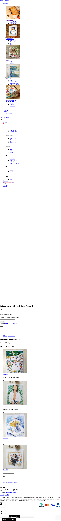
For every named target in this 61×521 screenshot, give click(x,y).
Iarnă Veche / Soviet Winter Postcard (11, 377)
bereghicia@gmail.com (10, 492)
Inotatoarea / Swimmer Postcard (10, 409)
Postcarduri (8, 323)
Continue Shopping (8, 519)
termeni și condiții (4, 495)
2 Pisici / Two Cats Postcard (9, 441)
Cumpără (3, 322)
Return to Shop (15, 517)
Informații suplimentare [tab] (9, 336)
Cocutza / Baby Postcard (8, 473)
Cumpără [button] (5, 374)
